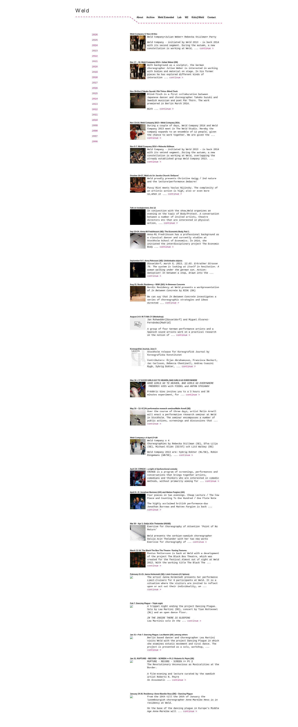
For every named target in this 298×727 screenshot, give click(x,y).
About (140, 17)
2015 (95, 93)
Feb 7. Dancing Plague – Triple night (146, 603)
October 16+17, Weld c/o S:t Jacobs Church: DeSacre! (154, 176)
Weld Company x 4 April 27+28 (143, 438)
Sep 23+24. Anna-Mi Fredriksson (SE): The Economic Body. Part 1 (159, 232)
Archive (150, 17)
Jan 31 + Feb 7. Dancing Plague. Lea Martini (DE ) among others (159, 635)
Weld (82, 10)
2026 (95, 34)
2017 (95, 82)
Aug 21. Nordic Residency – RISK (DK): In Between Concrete (157, 284)
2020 (95, 66)
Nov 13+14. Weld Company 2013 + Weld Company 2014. (155, 123)
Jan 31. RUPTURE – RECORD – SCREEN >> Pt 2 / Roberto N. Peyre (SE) (162, 658)
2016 (95, 88)
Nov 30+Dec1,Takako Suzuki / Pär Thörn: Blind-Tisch (154, 91)
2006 (95, 141)
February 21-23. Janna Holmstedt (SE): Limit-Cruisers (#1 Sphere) (159, 574)
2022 (95, 56)
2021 (95, 61)
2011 (95, 115)
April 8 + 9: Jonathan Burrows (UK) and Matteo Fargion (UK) (157, 492)
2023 (95, 50)
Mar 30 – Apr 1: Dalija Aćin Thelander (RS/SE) (150, 524)
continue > (206, 48)
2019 (95, 72)
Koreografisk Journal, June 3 (143, 349)
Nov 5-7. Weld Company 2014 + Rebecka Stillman (152, 146)
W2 (186, 17)
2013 (95, 104)
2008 (95, 131)
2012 (95, 109)
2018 (95, 77)
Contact (211, 17)
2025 (95, 40)
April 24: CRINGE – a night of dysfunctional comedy (153, 469)
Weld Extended (166, 17)
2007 (95, 136)
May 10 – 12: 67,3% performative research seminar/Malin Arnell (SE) (160, 408)
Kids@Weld (198, 17)
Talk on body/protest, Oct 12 (143, 208)
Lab (179, 17)
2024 (95, 45)
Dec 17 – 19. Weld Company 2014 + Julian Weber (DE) (154, 62)
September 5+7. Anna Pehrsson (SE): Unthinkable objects (156, 261)
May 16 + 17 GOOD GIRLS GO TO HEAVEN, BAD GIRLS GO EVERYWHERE (163, 380)
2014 (95, 99)
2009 (95, 125)
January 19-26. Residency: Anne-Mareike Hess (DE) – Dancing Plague (161, 694)
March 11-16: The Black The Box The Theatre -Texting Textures (158, 550)
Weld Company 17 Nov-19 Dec (143, 34)
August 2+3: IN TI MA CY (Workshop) (146, 317)
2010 (95, 120)
